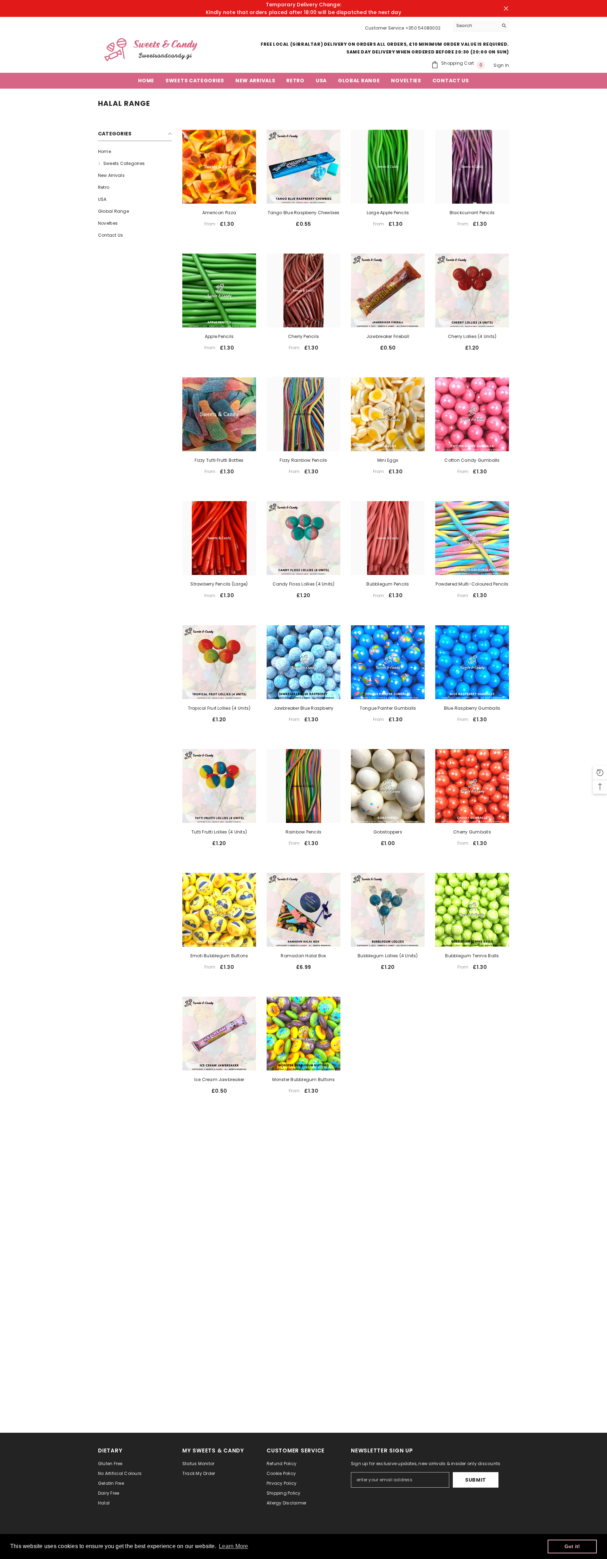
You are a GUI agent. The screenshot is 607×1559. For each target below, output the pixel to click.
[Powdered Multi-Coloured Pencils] (472, 538)
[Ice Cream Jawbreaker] (219, 1034)
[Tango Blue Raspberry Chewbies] (303, 167)
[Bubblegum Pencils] (388, 538)
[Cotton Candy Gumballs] (472, 414)
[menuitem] (135, 152)
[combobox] (475, 25)
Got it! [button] (572, 1546)
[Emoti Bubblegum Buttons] (219, 910)
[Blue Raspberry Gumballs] (472, 662)
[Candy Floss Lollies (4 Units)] (303, 538)
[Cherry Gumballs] (472, 786)
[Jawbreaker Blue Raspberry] (303, 662)
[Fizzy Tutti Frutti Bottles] (219, 414)
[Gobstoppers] (388, 786)
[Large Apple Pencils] (388, 167)
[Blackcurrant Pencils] (472, 167)
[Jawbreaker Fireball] (388, 290)
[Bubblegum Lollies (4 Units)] (388, 910)
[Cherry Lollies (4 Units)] (472, 290)
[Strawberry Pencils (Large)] (219, 538)
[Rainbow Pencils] (303, 786)
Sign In (501, 65)
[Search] (481, 25)
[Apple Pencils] (219, 290)
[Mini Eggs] (388, 414)
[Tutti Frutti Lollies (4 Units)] (219, 786)
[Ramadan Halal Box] (303, 910)
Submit (475, 1479)
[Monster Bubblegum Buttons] (303, 1034)
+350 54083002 (422, 28)
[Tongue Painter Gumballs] (388, 662)
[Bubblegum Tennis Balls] (472, 910)
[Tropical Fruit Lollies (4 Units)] (219, 662)
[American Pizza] (219, 167)
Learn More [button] (233, 1546)
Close (506, 9)
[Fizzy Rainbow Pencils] (303, 414)
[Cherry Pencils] (303, 290)
